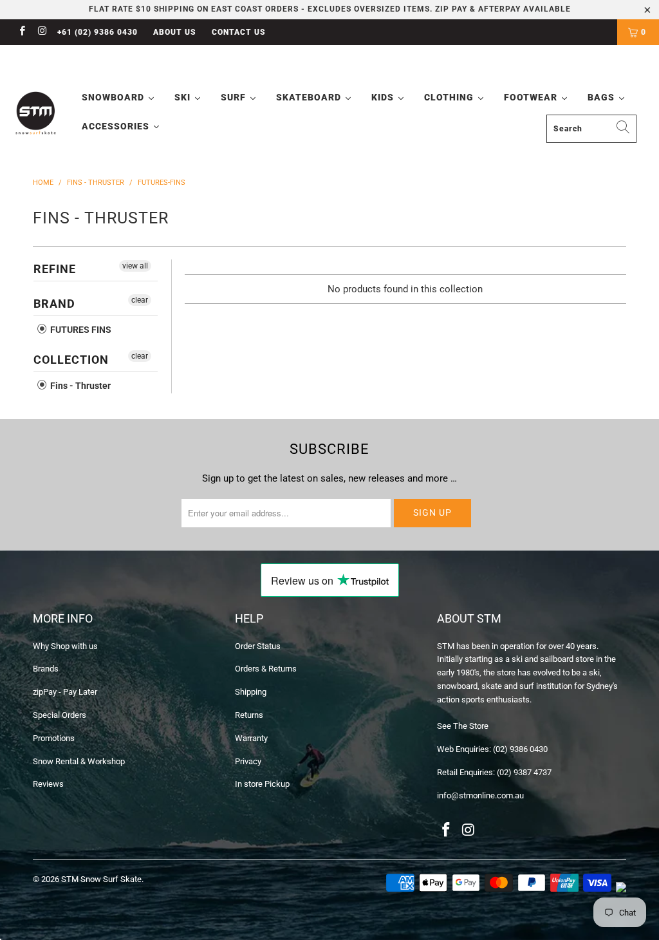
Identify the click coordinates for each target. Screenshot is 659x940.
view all (135, 265)
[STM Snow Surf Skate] (36, 113)
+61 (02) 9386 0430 (97, 32)
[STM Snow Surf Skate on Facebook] (21, 32)
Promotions (54, 738)
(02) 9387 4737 (524, 772)
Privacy (248, 761)
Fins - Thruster (79, 386)
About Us (174, 32)
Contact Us (239, 32)
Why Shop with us (65, 646)
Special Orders (59, 715)
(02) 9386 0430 (520, 749)
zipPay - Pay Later (65, 692)
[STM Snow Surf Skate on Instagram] (41, 32)
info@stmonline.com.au (480, 795)
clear (139, 300)
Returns (249, 715)
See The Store (462, 726)
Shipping (250, 692)
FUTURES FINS (79, 329)
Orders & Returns (266, 668)
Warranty (251, 738)
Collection (71, 359)
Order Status (258, 646)
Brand (54, 303)
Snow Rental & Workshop (79, 761)
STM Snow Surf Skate (101, 879)
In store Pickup (262, 784)
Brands (46, 668)
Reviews (48, 784)
